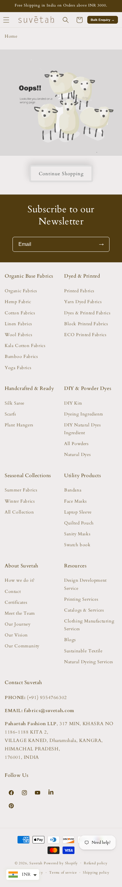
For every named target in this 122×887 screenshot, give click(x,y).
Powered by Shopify (61, 863)
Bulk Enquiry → (102, 19)
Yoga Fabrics (18, 368)
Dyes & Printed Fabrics (87, 313)
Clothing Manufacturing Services (89, 625)
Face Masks (75, 501)
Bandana (72, 490)
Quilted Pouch (79, 523)
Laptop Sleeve (78, 512)
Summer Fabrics (21, 490)
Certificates (16, 602)
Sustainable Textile (83, 651)
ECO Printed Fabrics (85, 335)
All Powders (76, 444)
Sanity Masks (77, 534)
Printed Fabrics (79, 291)
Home (11, 36)
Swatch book (77, 545)
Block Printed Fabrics (86, 324)
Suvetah (36, 863)
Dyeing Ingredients (83, 414)
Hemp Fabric (18, 302)
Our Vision (16, 635)
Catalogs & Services (84, 610)
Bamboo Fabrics (21, 356)
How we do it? (20, 580)
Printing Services (81, 599)
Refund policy (95, 863)
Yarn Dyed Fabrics (83, 302)
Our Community (22, 646)
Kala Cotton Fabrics (25, 346)
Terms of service (63, 872)
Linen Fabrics (18, 324)
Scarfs (10, 414)
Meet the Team (20, 613)
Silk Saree (14, 403)
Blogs (70, 640)
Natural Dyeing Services (88, 662)
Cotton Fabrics (20, 313)
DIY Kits (73, 403)
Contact (13, 591)
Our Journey (18, 624)
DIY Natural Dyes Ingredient (82, 429)
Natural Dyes (77, 455)
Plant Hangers (19, 425)
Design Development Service (85, 584)
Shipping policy (96, 872)
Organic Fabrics (21, 291)
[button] (66, 20)
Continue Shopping (61, 174)
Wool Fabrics (18, 335)
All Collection (19, 512)
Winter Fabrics (20, 501)
